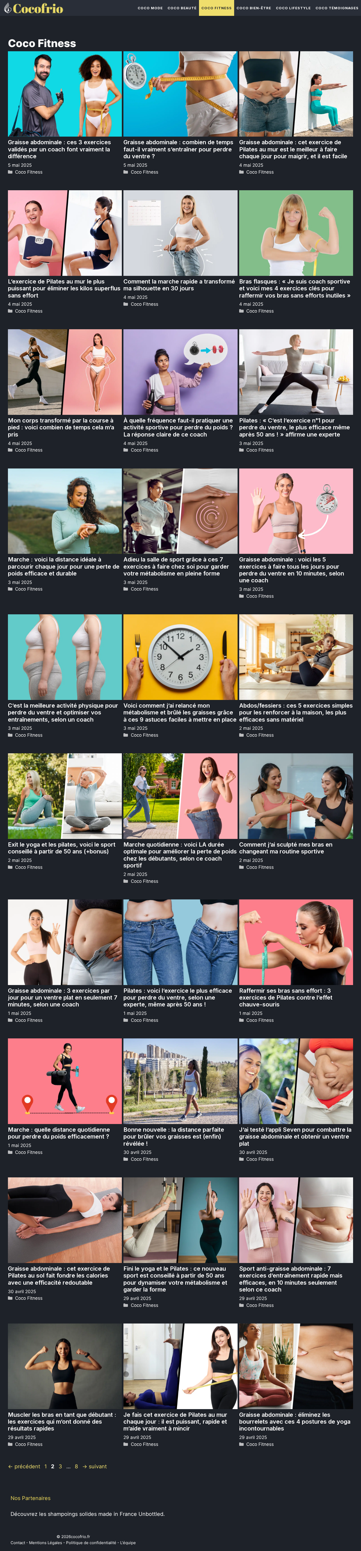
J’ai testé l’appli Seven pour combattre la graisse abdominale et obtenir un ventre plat (295, 1136)
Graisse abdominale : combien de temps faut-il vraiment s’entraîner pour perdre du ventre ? (178, 149)
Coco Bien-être (254, 8)
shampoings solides (72, 1514)
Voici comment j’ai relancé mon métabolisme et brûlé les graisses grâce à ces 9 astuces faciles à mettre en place (180, 712)
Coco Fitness (216, 8)
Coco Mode (150, 8)
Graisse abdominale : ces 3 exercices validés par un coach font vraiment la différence (59, 149)
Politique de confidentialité (91, 1542)
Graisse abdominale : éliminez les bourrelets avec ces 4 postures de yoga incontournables (294, 1421)
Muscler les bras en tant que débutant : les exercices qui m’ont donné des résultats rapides (62, 1421)
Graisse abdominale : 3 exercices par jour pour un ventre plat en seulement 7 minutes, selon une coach (62, 997)
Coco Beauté (182, 8)
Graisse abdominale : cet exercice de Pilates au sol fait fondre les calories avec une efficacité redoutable (59, 1275)
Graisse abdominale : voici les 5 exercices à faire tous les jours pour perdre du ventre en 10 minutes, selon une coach (291, 570)
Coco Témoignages (337, 8)
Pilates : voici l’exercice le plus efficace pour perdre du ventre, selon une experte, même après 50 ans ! (177, 997)
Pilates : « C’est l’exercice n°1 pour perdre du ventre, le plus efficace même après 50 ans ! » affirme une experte (294, 427)
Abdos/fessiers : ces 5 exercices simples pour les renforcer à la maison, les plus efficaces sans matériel (296, 712)
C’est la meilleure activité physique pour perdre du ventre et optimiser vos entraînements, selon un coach (63, 712)
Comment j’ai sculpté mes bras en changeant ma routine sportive (285, 848)
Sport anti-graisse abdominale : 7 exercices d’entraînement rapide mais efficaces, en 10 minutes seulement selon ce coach (291, 1279)
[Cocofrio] (33, 8)
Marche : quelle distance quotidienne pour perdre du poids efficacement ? (59, 1133)
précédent (24, 1466)
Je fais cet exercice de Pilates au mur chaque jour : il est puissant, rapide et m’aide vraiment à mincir (175, 1421)
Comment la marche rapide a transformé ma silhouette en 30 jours (179, 285)
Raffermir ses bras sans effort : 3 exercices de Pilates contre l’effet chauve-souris (285, 997)
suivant (94, 1466)
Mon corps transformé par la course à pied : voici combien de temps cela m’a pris (61, 427)
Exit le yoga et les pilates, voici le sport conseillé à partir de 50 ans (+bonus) (61, 848)
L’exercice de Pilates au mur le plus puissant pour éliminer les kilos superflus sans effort (64, 288)
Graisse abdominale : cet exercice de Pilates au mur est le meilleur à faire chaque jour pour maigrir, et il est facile (293, 149)
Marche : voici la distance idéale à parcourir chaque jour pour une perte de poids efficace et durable (63, 566)
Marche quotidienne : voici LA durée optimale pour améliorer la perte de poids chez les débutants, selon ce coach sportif (180, 855)
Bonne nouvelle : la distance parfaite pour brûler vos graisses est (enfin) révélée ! (173, 1136)
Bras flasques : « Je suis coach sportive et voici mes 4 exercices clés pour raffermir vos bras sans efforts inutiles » (295, 288)
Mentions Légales (45, 1542)
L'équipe (128, 1542)
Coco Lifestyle (293, 8)
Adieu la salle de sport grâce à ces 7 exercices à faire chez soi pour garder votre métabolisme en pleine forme (176, 566)
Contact (18, 1542)
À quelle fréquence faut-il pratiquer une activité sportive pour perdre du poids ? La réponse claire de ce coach (178, 427)
